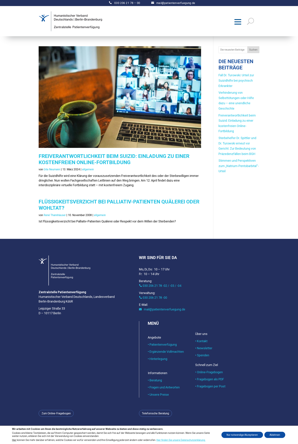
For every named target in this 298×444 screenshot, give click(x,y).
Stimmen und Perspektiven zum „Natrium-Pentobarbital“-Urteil (238, 166)
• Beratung (155, 380)
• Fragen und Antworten (164, 387)
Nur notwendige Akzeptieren (242, 434)
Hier (14, 439)
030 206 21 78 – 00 (121, 3)
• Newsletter (203, 348)
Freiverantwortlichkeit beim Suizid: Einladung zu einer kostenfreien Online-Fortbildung (114, 159)
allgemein (88, 169)
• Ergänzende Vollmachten (166, 351)
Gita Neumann (52, 169)
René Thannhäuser (55, 215)
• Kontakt (201, 341)
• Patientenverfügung (162, 344)
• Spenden (202, 355)
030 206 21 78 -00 (153, 297)
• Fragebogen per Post (210, 386)
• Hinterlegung (157, 359)
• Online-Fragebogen (209, 372)
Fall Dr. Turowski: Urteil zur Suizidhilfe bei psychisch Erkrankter (236, 80)
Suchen (253, 49)
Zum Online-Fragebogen (56, 413)
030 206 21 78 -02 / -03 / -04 (160, 285)
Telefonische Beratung (155, 413)
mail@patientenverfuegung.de (173, 3)
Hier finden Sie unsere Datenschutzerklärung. (181, 439)
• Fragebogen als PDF (209, 379)
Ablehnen (275, 434)
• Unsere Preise (158, 394)
